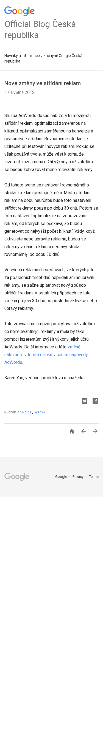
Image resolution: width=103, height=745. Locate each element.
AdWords (24, 412)
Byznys (39, 412)
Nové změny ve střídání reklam (42, 83)
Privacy (78, 477)
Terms (94, 477)
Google (61, 477)
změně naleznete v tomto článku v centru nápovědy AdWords (46, 354)
